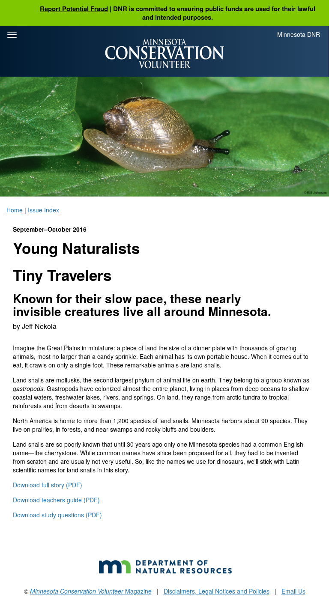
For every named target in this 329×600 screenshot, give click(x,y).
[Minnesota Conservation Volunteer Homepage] (164, 54)
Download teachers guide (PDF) (56, 500)
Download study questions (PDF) (57, 514)
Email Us (293, 591)
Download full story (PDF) (47, 485)
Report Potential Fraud (74, 8)
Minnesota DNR (298, 34)
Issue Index (43, 210)
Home (14, 210)
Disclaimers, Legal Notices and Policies (216, 591)
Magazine (91, 591)
